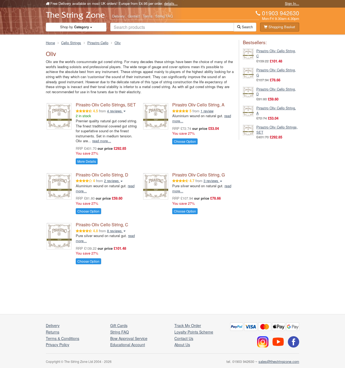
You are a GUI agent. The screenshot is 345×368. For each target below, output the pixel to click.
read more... (101, 140)
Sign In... (292, 3)
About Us (182, 344)
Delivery (118, 16)
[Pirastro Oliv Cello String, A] (248, 110)
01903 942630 (280, 13)
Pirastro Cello (97, 42)
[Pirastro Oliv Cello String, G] (248, 72)
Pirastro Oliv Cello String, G (198, 175)
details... (171, 3)
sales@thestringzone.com (278, 361)
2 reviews (112, 180)
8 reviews (115, 230)
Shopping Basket (281, 26)
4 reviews (115, 110)
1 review (207, 110)
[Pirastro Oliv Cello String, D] (248, 91)
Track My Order (187, 325)
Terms (148, 16)
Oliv (118, 42)
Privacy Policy (57, 344)
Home (50, 42)
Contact (134, 16)
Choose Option (185, 141)
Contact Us (183, 338)
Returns (52, 332)
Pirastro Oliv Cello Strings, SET (106, 105)
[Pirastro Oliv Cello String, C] (248, 53)
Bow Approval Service (128, 338)
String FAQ (164, 16)
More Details (86, 161)
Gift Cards (118, 325)
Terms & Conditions (62, 338)
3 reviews (211, 180)
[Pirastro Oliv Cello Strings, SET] (248, 129)
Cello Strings (71, 42)
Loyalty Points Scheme (193, 332)
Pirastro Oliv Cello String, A (198, 105)
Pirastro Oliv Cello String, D (102, 175)
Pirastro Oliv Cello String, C (102, 224)
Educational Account (127, 344)
